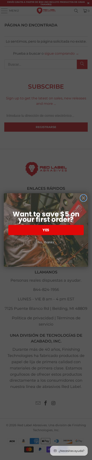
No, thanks (46, 242)
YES (46, 230)
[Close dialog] (83, 198)
